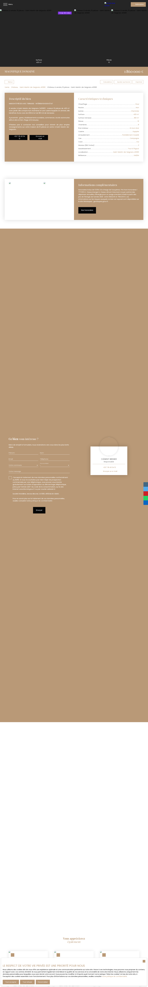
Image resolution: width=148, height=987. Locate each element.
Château (14, 87)
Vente (7, 87)
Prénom (12, 453)
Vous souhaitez (44, 463)
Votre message (15, 471)
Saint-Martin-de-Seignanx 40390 (33, 87)
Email (11, 459)
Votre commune (15, 465)
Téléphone (44, 459)
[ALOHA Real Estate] (112, 4)
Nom (42, 453)
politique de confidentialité (41, 501)
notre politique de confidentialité (114, 976)
